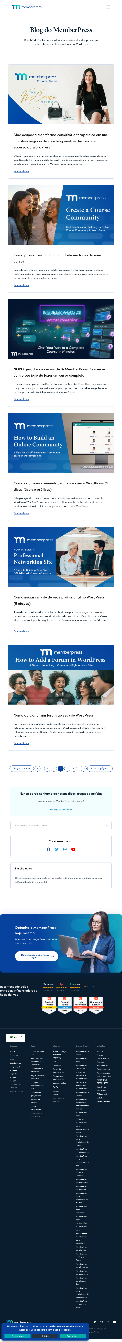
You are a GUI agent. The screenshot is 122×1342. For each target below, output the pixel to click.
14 (85, 769)
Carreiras (14, 1055)
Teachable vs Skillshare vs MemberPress (81, 1086)
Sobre (12, 1051)
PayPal (55, 1087)
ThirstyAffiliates (103, 1102)
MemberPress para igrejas (81, 1248)
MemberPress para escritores (82, 1181)
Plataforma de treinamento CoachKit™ (37, 1062)
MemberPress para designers (82, 1272)
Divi (54, 1062)
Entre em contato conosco (16, 1089)
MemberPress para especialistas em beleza (82, 1127)
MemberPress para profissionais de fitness (82, 1140)
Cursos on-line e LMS (37, 1053)
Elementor (57, 1065)
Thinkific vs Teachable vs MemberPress (81, 1076)
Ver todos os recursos (61, 810)
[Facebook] (101, 1322)
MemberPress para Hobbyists (82, 1265)
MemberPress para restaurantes (81, 1116)
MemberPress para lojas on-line (81, 1281)
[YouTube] (114, 1322)
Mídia (12, 1059)
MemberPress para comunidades (81, 1230)
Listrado (56, 1091)
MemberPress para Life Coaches (81, 1173)
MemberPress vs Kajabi (82, 1053)
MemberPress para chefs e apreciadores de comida (82, 1104)
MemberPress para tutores (81, 1188)
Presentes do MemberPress (58, 1077)
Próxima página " (100, 769)
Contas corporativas (36, 1108)
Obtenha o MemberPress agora (35, 956)
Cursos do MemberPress (58, 1070)
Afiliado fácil (102, 1094)
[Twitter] (95, 1322)
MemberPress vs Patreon (82, 1094)
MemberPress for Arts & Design (81, 1257)
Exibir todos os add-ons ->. (58, 1100)
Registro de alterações (101, 1088)
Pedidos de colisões (35, 1101)
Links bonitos (102, 1098)
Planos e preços (103, 1069)
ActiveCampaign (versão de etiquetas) (59, 1055)
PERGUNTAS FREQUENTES (102, 1081)
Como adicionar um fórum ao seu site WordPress (54, 715)
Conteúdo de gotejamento (36, 1094)
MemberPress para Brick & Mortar (81, 1304)
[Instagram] (108, 1322)
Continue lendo (21, 171)
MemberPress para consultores (81, 1240)
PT (15, 1037)
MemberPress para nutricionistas (81, 1220)
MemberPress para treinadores (81, 1210)
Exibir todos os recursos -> (37, 1115)
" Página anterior (22, 769)
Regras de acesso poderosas (38, 1077)
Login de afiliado (13, 1075)
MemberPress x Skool (82, 1060)
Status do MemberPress (102, 1064)
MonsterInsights (59, 1083)
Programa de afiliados (15, 1068)
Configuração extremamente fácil (37, 1086)
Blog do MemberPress (15, 1082)
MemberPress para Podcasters (82, 1150)
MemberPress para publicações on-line (82, 1161)
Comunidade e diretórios (37, 1070)
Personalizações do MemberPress (104, 1074)
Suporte (100, 1051)
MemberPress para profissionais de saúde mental (82, 1292)
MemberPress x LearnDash (82, 1067)
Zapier (55, 1095)
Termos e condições (96, 1329)
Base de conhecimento (103, 1057)
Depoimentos (15, 1063)
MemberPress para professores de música (82, 1198)
